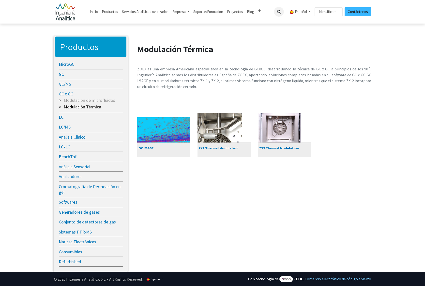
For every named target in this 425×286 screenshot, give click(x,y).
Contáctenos (358, 11)
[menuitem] (94, 12)
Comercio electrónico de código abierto (338, 278)
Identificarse (328, 11)
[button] (279, 12)
